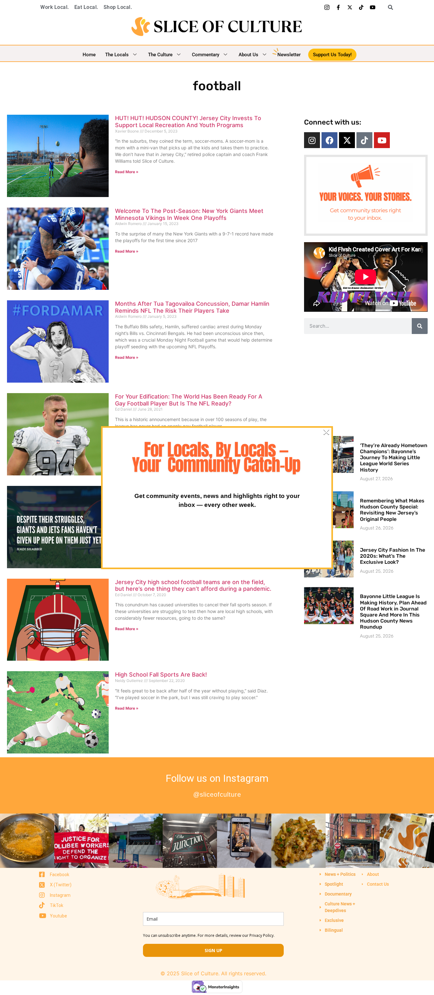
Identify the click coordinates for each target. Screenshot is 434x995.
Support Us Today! (332, 55)
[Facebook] (329, 140)
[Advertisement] (365, 384)
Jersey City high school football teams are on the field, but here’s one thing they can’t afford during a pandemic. (193, 585)
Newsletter (289, 55)
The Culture (160, 55)
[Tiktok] (361, 7)
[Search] (420, 326)
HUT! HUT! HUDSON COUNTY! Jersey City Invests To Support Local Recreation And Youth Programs (188, 121)
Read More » (127, 171)
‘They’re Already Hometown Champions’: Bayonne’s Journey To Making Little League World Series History (393, 457)
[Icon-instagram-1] (326, 7)
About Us (248, 55)
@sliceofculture (217, 794)
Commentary (205, 55)
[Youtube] (372, 7)
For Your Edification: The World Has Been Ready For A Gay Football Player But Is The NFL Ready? (188, 400)
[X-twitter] (349, 7)
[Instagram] (312, 140)
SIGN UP (213, 950)
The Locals (117, 55)
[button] (388, 7)
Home (89, 55)
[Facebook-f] (338, 7)
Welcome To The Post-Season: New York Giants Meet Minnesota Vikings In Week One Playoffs (189, 214)
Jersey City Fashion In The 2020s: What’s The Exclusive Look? (392, 556)
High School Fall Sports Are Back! (161, 674)
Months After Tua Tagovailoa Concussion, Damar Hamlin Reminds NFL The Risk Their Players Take (192, 307)
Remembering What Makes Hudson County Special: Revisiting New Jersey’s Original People (392, 510)
